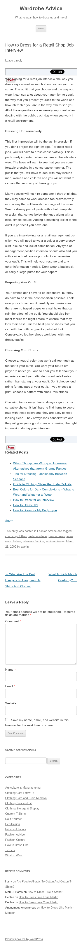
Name (10, 669)
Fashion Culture (15, 839)
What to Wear (14, 855)
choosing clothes (16, 536)
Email (10, 686)
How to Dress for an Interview (33, 500)
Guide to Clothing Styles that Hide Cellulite (42, 484)
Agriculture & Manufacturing (22, 787)
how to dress (57, 536)
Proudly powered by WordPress (24, 939)
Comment (13, 621)
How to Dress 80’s (25, 505)
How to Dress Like (16, 845)
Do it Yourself (13, 819)
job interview (53, 541)
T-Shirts (10, 850)
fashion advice (37, 536)
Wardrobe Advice (41, 8)
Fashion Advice (47, 531)
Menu (41, 28)
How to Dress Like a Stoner (45, 892)
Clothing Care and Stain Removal (26, 798)
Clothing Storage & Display (22, 808)
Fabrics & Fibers (15, 829)
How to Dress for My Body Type (35, 510)
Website (10, 703)
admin (25, 546)
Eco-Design (12, 824)
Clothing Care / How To (19, 792)
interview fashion (33, 541)
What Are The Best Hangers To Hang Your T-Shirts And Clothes (22, 580)
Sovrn (9, 520)
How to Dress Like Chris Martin (38, 897)
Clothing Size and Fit (18, 803)
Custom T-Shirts (15, 813)
